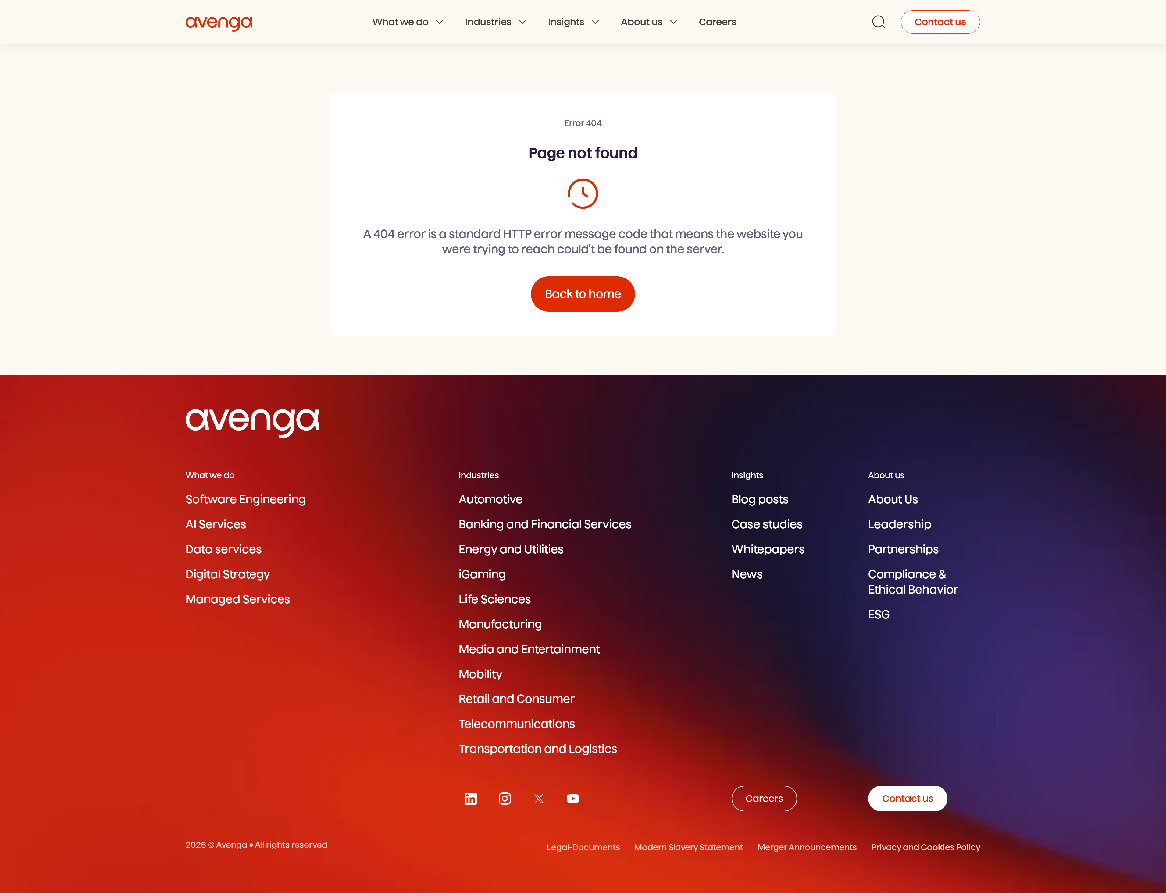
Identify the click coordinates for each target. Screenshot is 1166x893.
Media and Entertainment (529, 649)
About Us (893, 499)
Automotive (491, 499)
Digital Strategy (228, 574)
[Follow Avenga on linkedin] (471, 798)
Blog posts (760, 499)
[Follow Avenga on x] (539, 798)
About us (642, 22)
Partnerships (903, 549)
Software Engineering (246, 499)
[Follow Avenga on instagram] (505, 798)
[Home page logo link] (219, 22)
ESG (879, 614)
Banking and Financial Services (545, 524)
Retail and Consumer (517, 699)
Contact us (940, 22)
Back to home (583, 294)
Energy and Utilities (511, 549)
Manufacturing (500, 624)
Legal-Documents (583, 847)
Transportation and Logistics (538, 749)
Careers (717, 22)
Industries (488, 22)
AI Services (216, 524)
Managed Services (238, 599)
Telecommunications (517, 724)
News (747, 574)
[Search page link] (879, 22)
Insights (566, 22)
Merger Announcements (807, 847)
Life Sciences (495, 599)
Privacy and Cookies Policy (926, 847)
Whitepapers (768, 549)
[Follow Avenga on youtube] (573, 798)
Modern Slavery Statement (688, 847)
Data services (224, 549)
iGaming (482, 574)
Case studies (767, 524)
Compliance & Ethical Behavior (913, 581)
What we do (401, 22)
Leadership (900, 524)
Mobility (480, 674)
